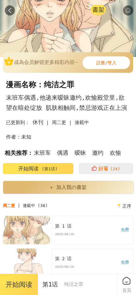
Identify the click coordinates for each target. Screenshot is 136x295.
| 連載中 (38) (25, 205)
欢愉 (115, 152)
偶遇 (62, 152)
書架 (98, 9)
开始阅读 (38, 169)
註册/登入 (106, 62)
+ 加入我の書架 (68, 187)
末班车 (42, 152)
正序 (126, 206)
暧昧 (80, 152)
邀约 (97, 152)
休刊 (38, 122)
